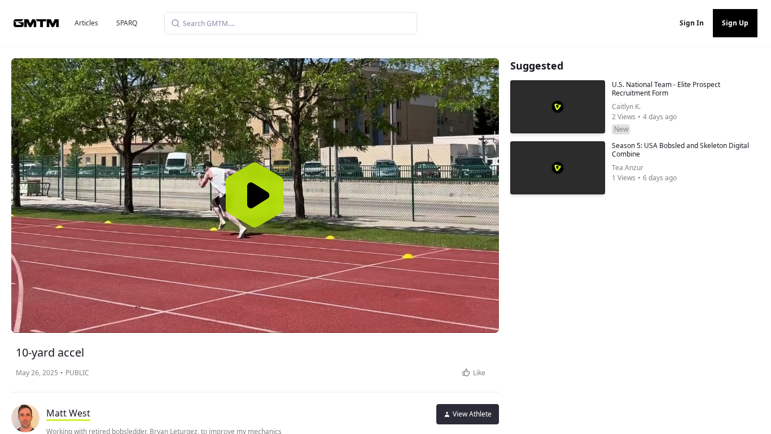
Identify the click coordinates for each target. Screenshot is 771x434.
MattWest (68, 413)
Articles (86, 23)
